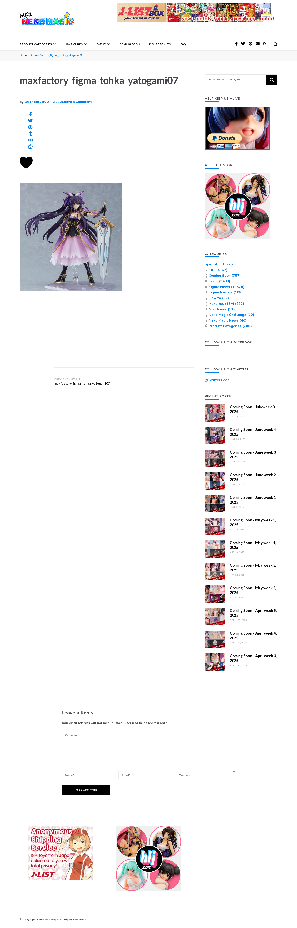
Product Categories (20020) (232, 326)
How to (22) (219, 298)
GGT (28, 101)
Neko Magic (50, 919)
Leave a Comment (77, 101)
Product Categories (36, 44)
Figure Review (160, 44)
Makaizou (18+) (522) (226, 303)
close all (228, 264)
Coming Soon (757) (225, 275)
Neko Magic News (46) (228, 320)
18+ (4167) (218, 270)
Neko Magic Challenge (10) (231, 314)
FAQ (183, 44)
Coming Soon (129, 44)
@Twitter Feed (217, 380)
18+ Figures (74, 44)
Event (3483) (219, 281)
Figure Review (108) (226, 292)
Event (101, 44)
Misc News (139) (223, 309)
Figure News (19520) (226, 287)
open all (212, 264)
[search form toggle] (275, 44)
